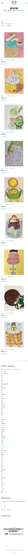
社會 (2, 457)
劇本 (2, 382)
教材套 (2, 413)
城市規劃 (3, 394)
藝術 (2, 471)
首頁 (5, 10)
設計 (2, 473)
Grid (2, 22)
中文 (2, 375)
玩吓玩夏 (9, 10)
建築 (2, 402)
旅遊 (2, 434)
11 (22, 360)
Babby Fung (16, 10)
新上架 (2, 425)
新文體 (2, 427)
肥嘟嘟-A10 (3, 98)
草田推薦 (3, 469)
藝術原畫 (12, 59)
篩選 (5, 505)
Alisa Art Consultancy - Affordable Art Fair (10, 369)
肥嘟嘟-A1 (3, 61)
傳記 (2, 377)
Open (2, 3)
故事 (2, 411)
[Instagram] (15, 552)
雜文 (2, 482)
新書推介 (3, 429)
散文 (2, 415)
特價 (2, 444)
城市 (2, 392)
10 (19, 360)
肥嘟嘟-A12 (3, 170)
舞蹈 (2, 465)
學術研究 (3, 398)
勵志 (2, 386)
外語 (2, 396)
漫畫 (2, 442)
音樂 (2, 490)
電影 (2, 486)
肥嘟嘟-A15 (3, 279)
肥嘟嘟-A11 (3, 134)
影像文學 (3, 404)
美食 (2, 463)
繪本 (2, 461)
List (4, 22)
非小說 (2, 488)
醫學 (2, 479)
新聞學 (2, 432)
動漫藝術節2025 (5, 384)
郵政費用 (3, 477)
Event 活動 (3, 371)
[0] (26, 3)
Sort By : (3, 25)
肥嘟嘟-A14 (3, 242)
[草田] (14, 2)
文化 (2, 417)
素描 (2, 459)
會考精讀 (3, 438)
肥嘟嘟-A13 (3, 206)
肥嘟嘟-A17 (3, 351)
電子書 (2, 484)
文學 (2, 421)
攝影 (2, 409)
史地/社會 (3, 388)
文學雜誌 (3, 423)
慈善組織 (3, 407)
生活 (2, 448)
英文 (2, 467)
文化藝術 (3, 419)
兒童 (2, 379)
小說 (2, 400)
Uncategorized (4, 373)
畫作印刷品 (3, 450)
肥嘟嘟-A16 (3, 315)
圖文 (2, 390)
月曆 (2, 440)
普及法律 (3, 436)
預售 (2, 492)
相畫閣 (2, 454)
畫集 (2, 452)
